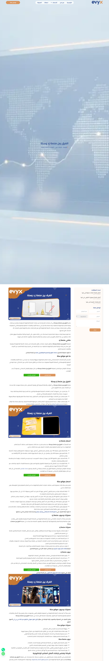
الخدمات (55, 2)
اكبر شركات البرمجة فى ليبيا (93, 302)
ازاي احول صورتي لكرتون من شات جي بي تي (25, 619)
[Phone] (3, 649)
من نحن (62, 2)
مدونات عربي (58, 147)
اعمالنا (46, 2)
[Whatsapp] (3, 653)
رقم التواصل (48, 375)
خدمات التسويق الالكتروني (54, 572)
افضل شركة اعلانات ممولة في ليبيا (91, 293)
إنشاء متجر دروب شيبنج (60, 548)
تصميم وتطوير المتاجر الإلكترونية (40, 659)
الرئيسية (69, 2)
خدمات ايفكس (24, 468)
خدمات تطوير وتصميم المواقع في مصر (46, 352)
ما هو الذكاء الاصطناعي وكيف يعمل (46, 512)
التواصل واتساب (31, 375)
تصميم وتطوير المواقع (58, 404)
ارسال (95, 330)
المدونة (39, 2)
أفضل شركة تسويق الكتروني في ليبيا (91, 297)
